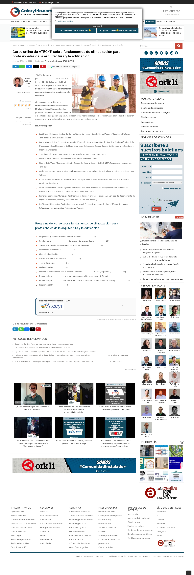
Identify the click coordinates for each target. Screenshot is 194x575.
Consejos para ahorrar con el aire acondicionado (163, 279)
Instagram (161, 531)
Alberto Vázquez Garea (146, 402)
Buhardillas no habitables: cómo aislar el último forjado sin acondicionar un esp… (170, 31)
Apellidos (146, 172)
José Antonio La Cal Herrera (160, 402)
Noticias (150, 22)
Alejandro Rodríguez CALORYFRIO (59, 61)
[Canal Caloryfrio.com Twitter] (151, 53)
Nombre (146, 167)
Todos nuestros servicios (81, 515)
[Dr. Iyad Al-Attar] (160, 361)
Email (147, 177)
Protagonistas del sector (152, 103)
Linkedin (160, 519)
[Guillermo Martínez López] (160, 328)
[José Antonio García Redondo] (146, 311)
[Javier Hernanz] (174, 328)
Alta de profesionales (108, 535)
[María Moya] (146, 294)
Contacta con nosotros (21, 527)
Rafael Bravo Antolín (174, 385)
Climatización (134, 522)
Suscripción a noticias (79, 511)
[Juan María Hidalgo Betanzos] (160, 411)
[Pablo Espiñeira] (174, 344)
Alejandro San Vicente (174, 402)
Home (14, 45)
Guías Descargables (78, 547)
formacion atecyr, (25, 122)
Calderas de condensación (140, 530)
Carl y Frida (45, 543)
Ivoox (159, 535)
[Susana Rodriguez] (146, 328)
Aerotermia (133, 514)
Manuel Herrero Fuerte (146, 435)
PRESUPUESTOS (171, 11)
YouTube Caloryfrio (166, 527)
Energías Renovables (50, 527)
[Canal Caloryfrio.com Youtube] (161, 53)
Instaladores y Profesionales (104, 521)
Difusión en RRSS (77, 531)
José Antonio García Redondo (146, 318)
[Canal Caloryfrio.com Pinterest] (172, 53)
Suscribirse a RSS (19, 547)
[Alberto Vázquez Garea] (146, 395)
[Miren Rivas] (146, 344)
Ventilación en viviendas (139, 538)
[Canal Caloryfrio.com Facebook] (146, 53)
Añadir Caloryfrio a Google (65, 66)
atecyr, (17, 122)
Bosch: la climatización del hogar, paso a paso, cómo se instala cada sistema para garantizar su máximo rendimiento (69, 361)
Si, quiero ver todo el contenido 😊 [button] (75, 30)
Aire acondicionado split (139, 518)
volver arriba (130, 370)
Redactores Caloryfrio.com (23, 523)
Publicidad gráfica (77, 527)
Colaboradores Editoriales (23, 519)
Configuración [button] (96, 26)
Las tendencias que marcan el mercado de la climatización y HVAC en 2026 (44, 348)
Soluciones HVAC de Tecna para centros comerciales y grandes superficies (44, 344)
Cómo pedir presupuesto (110, 515)
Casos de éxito (105, 547)
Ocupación (146, 184)
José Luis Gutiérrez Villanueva (174, 369)
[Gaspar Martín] (174, 294)
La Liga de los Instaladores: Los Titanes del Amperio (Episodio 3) (37, 30)
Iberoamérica (147, 122)
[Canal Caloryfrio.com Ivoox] (177, 53)
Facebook (161, 511)
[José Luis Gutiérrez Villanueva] (174, 361)
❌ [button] (140, 10)
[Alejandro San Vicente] (174, 395)
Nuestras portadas (149, 126)
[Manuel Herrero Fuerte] (146, 428)
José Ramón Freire (161, 318)
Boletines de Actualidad (152, 108)
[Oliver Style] (174, 411)
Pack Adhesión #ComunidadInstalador (79, 541)
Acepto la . (171, 189)
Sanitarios (44, 531)
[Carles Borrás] (146, 411)
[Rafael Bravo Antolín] (174, 378)
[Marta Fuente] (160, 294)
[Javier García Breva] (146, 361)
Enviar (156, 209)
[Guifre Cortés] (160, 378)
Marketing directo (77, 523)
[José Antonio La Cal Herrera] (160, 395)
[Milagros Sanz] (146, 378)
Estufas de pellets (136, 526)
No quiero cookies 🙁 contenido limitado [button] (118, 30)
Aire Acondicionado (20, 22)
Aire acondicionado (49, 515)
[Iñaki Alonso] (174, 311)
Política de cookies (20, 543)
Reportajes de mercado (152, 131)
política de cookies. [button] (65, 21)
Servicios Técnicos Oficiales (107, 529)
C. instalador (170, 22)
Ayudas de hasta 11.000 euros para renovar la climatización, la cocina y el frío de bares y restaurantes (55, 352)
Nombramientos (148, 117)
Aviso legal (16, 535)
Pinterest (161, 523)
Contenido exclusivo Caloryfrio (155, 112)
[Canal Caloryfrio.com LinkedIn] (156, 53)
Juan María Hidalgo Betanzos (161, 418)
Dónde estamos (18, 531)
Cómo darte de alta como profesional (110, 541)
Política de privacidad (21, 539)
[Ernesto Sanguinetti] (160, 344)
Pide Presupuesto (106, 511)
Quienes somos (18, 511)
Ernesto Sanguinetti (161, 352)
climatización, (26, 124)
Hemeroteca (46, 539)
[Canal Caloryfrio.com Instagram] (166, 53)
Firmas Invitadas (18, 515)
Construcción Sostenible (44, 22)
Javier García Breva (146, 368)
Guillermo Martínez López (160, 335)
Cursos (32, 45)
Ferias (159, 22)
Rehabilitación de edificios (140, 534)
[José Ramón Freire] (160, 311)
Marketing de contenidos (81, 519)
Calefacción (45, 519)
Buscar (178, 46)
